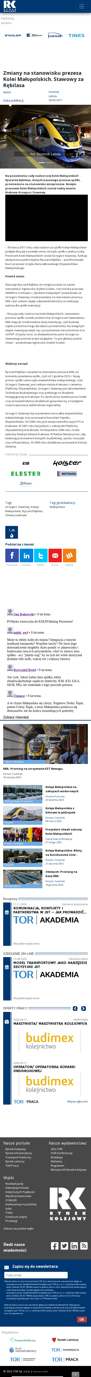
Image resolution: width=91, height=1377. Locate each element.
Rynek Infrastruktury (19, 1153)
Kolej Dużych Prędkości (20, 1192)
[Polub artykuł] (12, 558)
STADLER (11, 1200)
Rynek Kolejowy (16, 1149)
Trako (9, 1212)
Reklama (56, 1161)
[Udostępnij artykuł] (26, 558)
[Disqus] (46, 660)
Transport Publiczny (18, 1157)
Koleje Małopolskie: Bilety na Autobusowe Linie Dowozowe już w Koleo (64, 855)
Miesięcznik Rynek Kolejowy (69, 1170)
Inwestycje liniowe (17, 1188)
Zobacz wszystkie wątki (18, 1228)
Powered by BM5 (40, 1371)
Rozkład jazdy (14, 1184)
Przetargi (11, 1221)
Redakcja (57, 1157)
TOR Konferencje (62, 1153)
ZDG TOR (56, 1149)
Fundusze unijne (16, 1217)
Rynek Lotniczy (15, 1161)
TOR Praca (12, 1165)
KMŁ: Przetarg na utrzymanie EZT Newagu (33, 769)
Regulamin (57, 1165)
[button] (5, 137)
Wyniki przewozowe (18, 1196)
